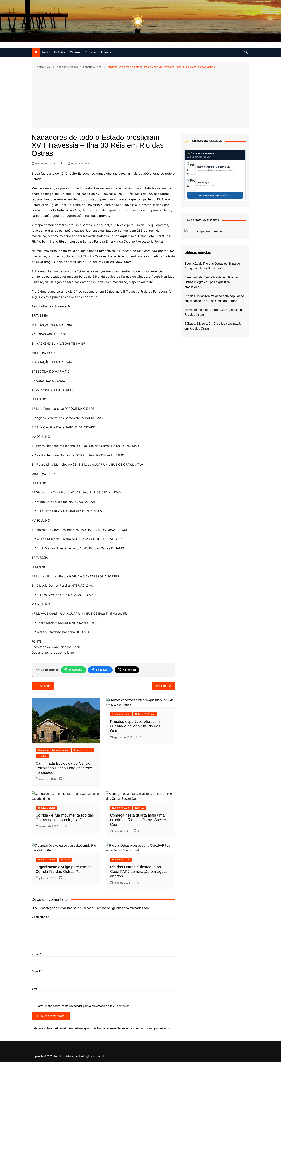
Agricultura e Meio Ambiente (53, 750)
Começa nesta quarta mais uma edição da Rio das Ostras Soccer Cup (138, 819)
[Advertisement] (140, 98)
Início (46, 52)
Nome (36, 954)
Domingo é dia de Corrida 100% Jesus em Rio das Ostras (213, 312)
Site (34, 988)
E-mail (37, 971)
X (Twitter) (129, 669)
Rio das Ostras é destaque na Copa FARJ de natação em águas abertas (138, 871)
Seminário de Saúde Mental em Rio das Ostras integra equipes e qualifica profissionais (211, 282)
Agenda (106, 52)
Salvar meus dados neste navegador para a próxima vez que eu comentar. (82, 1006)
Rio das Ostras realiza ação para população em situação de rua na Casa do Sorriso (214, 298)
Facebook (102, 669)
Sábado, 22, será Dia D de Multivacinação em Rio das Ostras (213, 326)
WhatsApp (76, 669)
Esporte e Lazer (81, 163)
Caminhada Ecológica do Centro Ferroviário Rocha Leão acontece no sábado (64, 768)
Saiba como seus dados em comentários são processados (132, 1028)
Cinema (75, 52)
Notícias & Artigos (145, 714)
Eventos (42, 756)
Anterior (45, 685)
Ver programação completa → (215, 195)
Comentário (40, 916)
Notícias (59, 52)
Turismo (90, 52)
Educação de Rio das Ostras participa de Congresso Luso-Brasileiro (212, 266)
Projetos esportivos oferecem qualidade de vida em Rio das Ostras (135, 726)
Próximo (161, 685)
